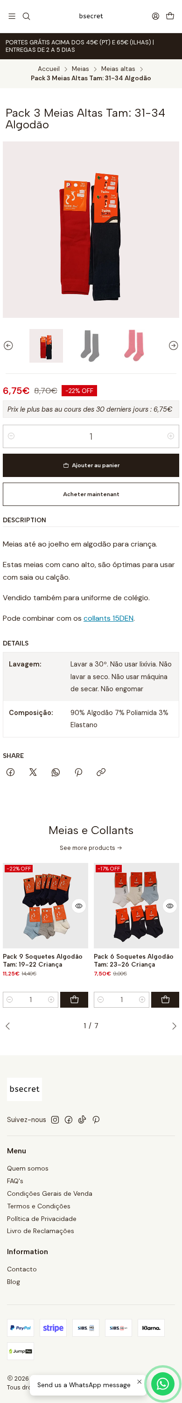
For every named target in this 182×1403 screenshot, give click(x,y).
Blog (13, 1281)
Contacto (22, 1269)
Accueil (49, 69)
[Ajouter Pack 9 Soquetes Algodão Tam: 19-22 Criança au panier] (74, 1000)
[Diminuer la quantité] (11, 436)
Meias (80, 69)
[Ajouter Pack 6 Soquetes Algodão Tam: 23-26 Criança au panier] (165, 1000)
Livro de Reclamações (40, 1231)
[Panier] (170, 16)
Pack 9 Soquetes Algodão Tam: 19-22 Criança (43, 960)
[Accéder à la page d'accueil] (91, 16)
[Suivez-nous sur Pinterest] (96, 1119)
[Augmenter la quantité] (171, 436)
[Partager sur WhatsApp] (55, 773)
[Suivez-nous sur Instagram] (55, 1119)
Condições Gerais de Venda (49, 1193)
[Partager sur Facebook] (10, 773)
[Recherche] (26, 16)
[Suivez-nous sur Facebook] (68, 1119)
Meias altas (118, 69)
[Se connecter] (155, 16)
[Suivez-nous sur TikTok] (82, 1119)
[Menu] (12, 16)
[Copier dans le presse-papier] (101, 773)
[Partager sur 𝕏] (33, 773)
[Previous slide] (10, 346)
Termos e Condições (38, 1206)
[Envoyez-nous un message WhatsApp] (163, 1384)
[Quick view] (78, 905)
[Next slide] (172, 346)
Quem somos (28, 1168)
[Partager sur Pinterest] (78, 773)
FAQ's (15, 1181)
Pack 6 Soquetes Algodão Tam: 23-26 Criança (134, 960)
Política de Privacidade (42, 1218)
